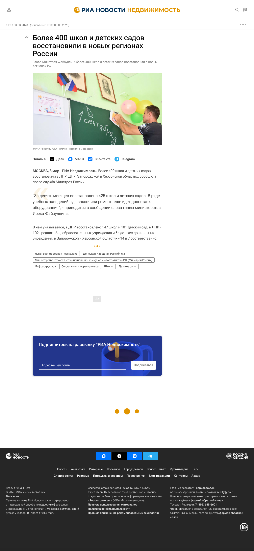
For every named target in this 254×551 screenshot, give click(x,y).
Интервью (96, 469)
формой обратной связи (207, 500)
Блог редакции (159, 476)
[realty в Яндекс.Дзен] (119, 456)
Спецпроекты (63, 476)
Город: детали (133, 469)
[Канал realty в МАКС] (103, 456)
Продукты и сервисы (108, 476)
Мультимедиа (179, 469)
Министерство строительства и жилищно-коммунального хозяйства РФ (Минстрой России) (93, 260)
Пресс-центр (136, 476)
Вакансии (12, 496)
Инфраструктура (45, 266)
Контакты (181, 476)
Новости (61, 469)
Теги (195, 469)
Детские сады (127, 266)
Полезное (113, 469)
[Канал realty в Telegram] (150, 456)
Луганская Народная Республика (56, 253)
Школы (108, 266)
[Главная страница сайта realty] (127, 10)
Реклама (83, 476)
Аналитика (78, 469)
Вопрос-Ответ (156, 469)
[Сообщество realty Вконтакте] (134, 456)
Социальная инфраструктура (80, 266)
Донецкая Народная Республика (104, 253)
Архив (195, 476)
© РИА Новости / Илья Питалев (50, 148)
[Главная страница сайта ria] (97, 10)
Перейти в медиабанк (81, 148)
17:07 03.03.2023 (17, 25)
